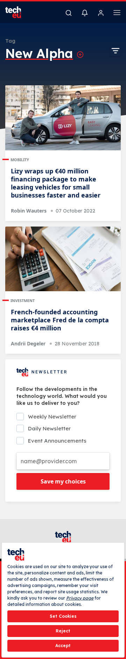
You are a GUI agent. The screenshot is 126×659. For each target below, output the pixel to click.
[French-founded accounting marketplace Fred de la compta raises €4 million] (63, 259)
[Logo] (17, 12)
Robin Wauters (29, 210)
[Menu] (116, 13)
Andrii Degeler (28, 343)
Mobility (19, 159)
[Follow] (80, 54)
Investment (22, 300)
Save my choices (63, 481)
